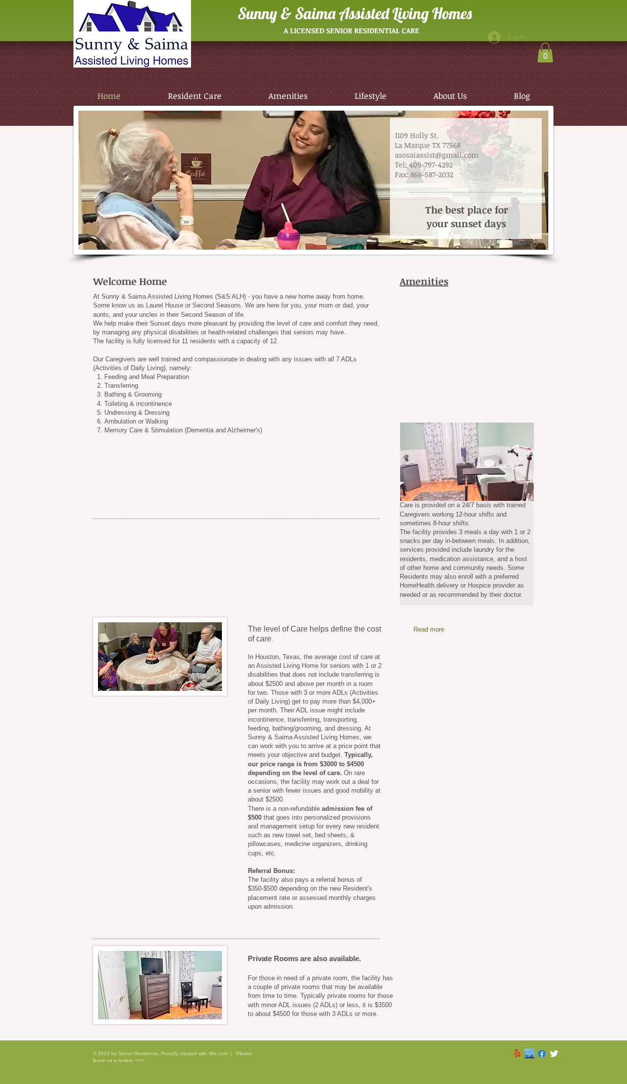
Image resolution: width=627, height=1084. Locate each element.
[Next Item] (517, 461)
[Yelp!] (517, 1054)
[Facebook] (542, 1054)
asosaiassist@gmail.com (437, 155)
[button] (545, 53)
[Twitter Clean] (554, 1054)
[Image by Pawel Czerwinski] (529, 1054)
